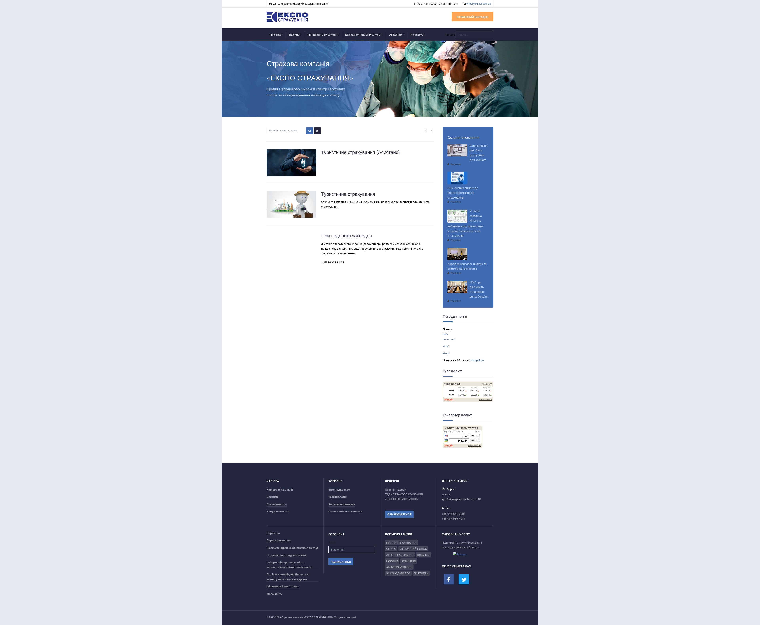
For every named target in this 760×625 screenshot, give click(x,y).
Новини (294, 35)
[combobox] (474, 34)
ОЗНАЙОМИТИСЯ (399, 514)
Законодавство (339, 489)
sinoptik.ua (477, 360)
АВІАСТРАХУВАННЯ (399, 567)
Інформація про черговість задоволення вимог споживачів (289, 564)
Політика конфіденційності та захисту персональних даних (287, 576)
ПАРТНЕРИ (421, 573)
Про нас (275, 35)
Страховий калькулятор (345, 511)
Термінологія (337, 497)
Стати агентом (277, 504)
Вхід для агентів (278, 511)
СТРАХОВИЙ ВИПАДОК (473, 17)
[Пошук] (309, 130)
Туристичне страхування (348, 193)
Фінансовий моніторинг (283, 586)
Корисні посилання (341, 504)
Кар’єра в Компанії (280, 489)
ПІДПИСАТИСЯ (341, 562)
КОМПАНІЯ (408, 561)
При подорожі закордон (346, 235)
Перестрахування (279, 540)
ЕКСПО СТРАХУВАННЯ (401, 543)
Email (331, 542)
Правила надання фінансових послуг (292, 547)
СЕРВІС (391, 549)
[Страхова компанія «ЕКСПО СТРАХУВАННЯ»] (288, 17)
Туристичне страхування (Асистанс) (360, 151)
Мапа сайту (274, 594)
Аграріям (396, 35)
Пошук (450, 35)
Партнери (273, 533)
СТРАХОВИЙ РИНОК (413, 549)
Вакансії (272, 497)
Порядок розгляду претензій (287, 555)
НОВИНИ (392, 561)
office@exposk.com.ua (478, 3)
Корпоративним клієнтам (363, 35)
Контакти (417, 35)
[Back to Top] (750, 592)
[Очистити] (317, 130)
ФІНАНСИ (423, 555)
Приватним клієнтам (322, 35)
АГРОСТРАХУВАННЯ (400, 555)
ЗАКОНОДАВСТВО (398, 573)
